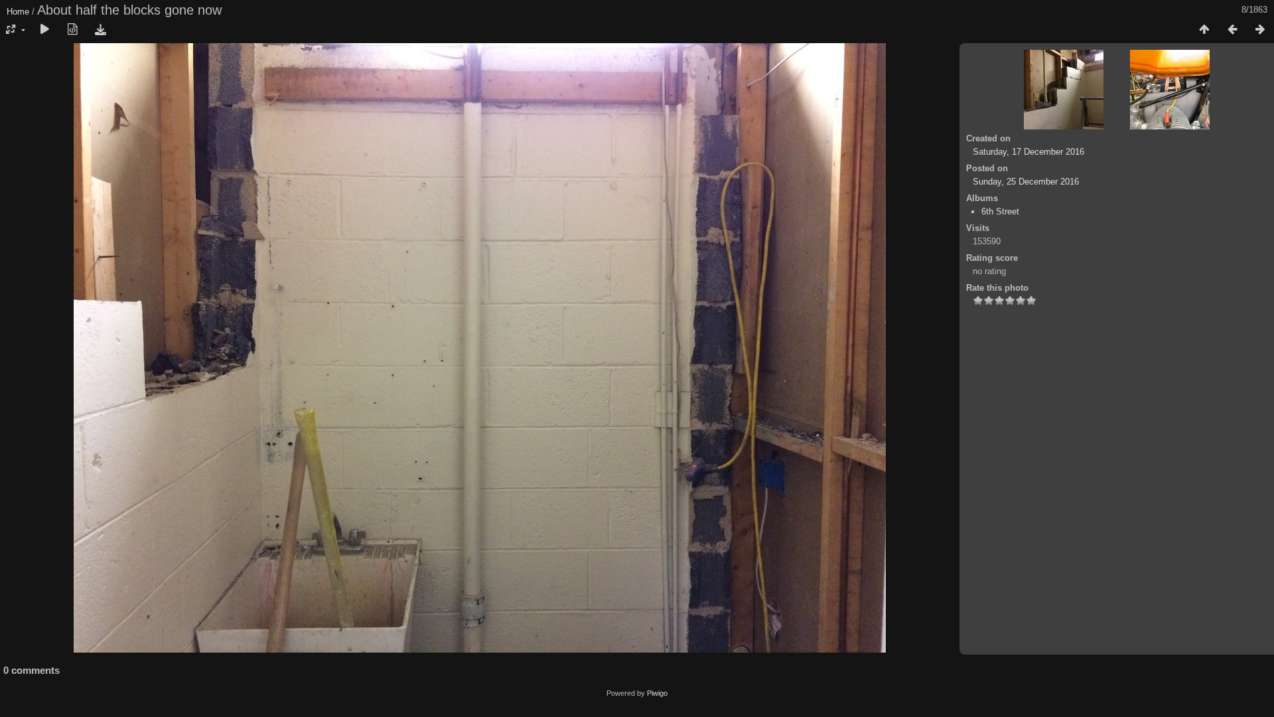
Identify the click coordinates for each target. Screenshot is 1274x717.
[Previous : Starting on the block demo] (1232, 30)
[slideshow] (44, 30)
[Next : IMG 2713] (1260, 30)
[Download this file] (100, 30)
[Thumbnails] (1204, 30)
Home (18, 12)
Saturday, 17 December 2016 (1028, 152)
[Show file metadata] (72, 30)
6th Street (1000, 211)
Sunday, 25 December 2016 (1026, 182)
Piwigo (657, 693)
